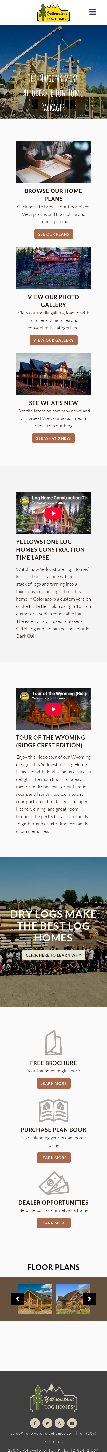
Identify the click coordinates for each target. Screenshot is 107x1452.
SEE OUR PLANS (53, 234)
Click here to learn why (53, 955)
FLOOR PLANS (53, 1266)
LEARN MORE (53, 1083)
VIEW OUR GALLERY (53, 340)
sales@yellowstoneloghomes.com (43, 1433)
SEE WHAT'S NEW (53, 438)
